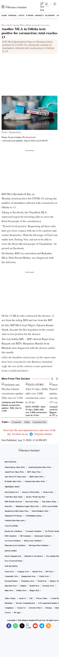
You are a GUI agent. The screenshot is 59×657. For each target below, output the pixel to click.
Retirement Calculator (43, 536)
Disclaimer (9, 603)
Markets (39, 15)
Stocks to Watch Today (31, 492)
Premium (12, 15)
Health (9, 25)
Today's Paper (10, 598)
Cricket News (44, 576)
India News (9, 590)
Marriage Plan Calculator (39, 545)
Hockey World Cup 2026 (35, 497)
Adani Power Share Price (14, 472)
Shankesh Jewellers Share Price (16, 511)
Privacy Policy (42, 598)
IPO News (49, 571)
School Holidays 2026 (40, 511)
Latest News (9, 571)
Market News (37, 571)
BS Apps (17, 612)
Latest (21, 15)
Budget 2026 (34, 590)
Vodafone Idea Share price (15, 520)
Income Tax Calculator (13, 531)
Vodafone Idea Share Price (35, 481)
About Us (22, 598)
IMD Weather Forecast (13, 501)
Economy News (48, 586)
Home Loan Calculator (33, 541)
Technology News (27, 581)
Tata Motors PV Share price (15, 477)
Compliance (9, 608)
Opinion (23, 586)
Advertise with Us (35, 608)
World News (42, 581)
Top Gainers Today (49, 501)
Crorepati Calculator (33, 531)
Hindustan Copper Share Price (27, 506)
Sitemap (48, 608)
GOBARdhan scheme (33, 516)
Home (4, 15)
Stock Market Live (12, 492)
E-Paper (30, 15)
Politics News (21, 590)
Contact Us (21, 608)
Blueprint (50, 15)
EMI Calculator (11, 536)
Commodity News (11, 576)
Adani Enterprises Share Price (39, 467)
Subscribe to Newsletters (33, 556)
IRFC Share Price (34, 472)
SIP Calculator (25, 536)
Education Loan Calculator (15, 545)
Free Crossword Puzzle (13, 561)
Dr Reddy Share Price (13, 481)
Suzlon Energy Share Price (15, 467)
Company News (23, 571)
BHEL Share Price (36, 477)
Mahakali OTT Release (13, 516)
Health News (34, 586)
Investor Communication (25, 603)
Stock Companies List (13, 556)
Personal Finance (11, 581)
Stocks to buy (48, 492)
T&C (31, 598)
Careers (8, 612)
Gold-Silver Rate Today (14, 497)
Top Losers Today (32, 501)
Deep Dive (8, 506)
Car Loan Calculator (13, 541)
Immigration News (28, 576)
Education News (11, 586)
